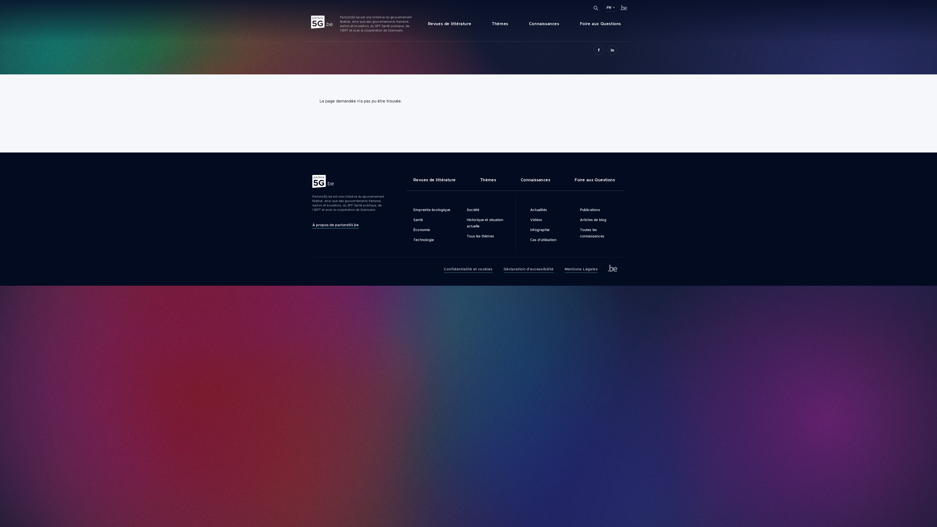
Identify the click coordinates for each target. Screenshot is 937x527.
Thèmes (500, 23)
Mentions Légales (581, 269)
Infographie (540, 230)
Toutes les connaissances (592, 233)
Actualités (538, 210)
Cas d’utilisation (543, 240)
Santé (418, 220)
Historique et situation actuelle (485, 223)
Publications (590, 210)
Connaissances (544, 23)
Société (473, 210)
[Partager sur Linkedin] (612, 50)
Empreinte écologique (431, 210)
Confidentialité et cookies (468, 269)
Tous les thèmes (480, 236)
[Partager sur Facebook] (599, 50)
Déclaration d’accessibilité (529, 269)
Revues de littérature (449, 23)
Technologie (423, 240)
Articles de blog (593, 220)
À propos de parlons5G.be (335, 225)
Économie (421, 230)
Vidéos (536, 220)
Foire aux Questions (600, 23)
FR (609, 7)
